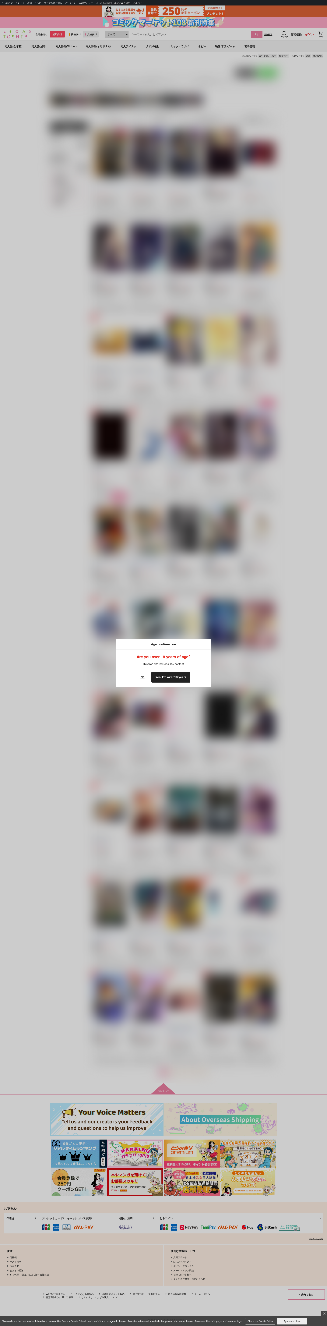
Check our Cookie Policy (260, 1321)
